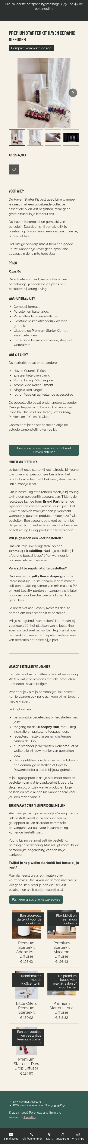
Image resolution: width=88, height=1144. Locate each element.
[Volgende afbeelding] (73, 93)
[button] (17, 137)
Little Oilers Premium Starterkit (26, 1008)
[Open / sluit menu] (83, 17)
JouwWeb (29, 1117)
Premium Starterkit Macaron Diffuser (61, 949)
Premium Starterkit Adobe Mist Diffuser (26, 949)
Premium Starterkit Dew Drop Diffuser (26, 1063)
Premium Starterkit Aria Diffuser (61, 1008)
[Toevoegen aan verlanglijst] (14, 169)
